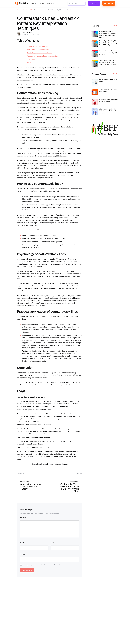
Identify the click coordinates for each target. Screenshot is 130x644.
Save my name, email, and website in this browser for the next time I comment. (46, 565)
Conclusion (31, 59)
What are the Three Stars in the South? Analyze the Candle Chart (69, 487)
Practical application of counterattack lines (43, 56)
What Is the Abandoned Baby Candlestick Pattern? (31, 486)
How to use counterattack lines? (39, 50)
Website (22, 554)
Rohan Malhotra (27, 32)
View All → (115, 25)
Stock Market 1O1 (24, 481)
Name (22, 542)
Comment (23, 517)
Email (53, 542)
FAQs (29, 62)
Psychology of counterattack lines (39, 53)
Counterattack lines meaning (37, 46)
